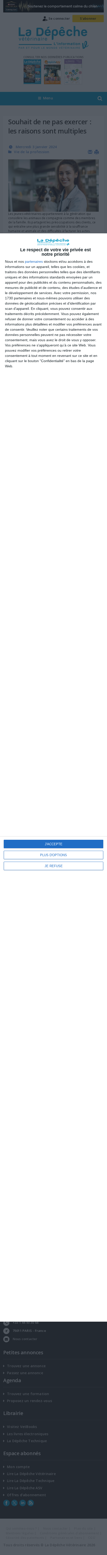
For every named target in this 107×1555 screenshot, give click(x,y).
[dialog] (53, 777)
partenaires (34, 261)
